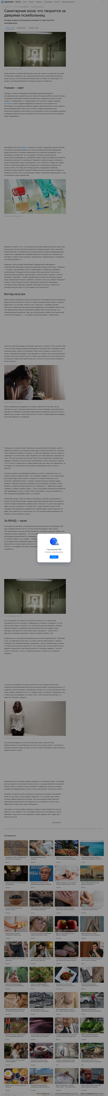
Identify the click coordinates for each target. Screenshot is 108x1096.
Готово (54, 557)
